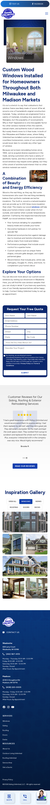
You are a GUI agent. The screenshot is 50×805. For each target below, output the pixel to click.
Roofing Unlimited (10, 758)
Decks (5, 740)
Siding (5, 726)
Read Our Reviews (25, 466)
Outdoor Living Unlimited (12, 753)
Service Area (7, 763)
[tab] (12, 501)
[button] (46, 13)
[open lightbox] (25, 522)
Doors (5, 735)
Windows (6, 721)
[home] (8, 13)
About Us (6, 749)
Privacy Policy (26, 363)
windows (36, 207)
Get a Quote (7, 767)
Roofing (6, 730)
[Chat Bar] (25, 3)
